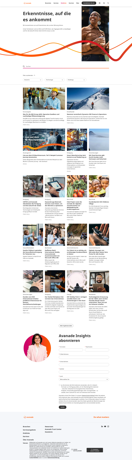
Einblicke (63, 3)
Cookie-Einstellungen (77, 450)
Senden (63, 407)
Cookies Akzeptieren (94, 450)
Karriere (71, 3)
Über (77, 3)
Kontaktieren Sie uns (88, 3)
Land (61, 376)
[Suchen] (108, 3)
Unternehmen (63, 361)
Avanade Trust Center (53, 429)
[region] (66, 450)
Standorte (49, 432)
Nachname (88, 347)
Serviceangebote (29, 430)
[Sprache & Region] (101, 3)
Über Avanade (28, 440)
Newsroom (49, 427)
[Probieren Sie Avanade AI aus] (104, 3)
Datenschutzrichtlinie (88, 395)
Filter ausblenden (28, 75)
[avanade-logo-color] (27, 3)
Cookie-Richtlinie (33, 457)
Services (56, 3)
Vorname (62, 347)
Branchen (48, 3)
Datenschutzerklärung (53, 457)
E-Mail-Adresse (63, 354)
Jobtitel (61, 369)
